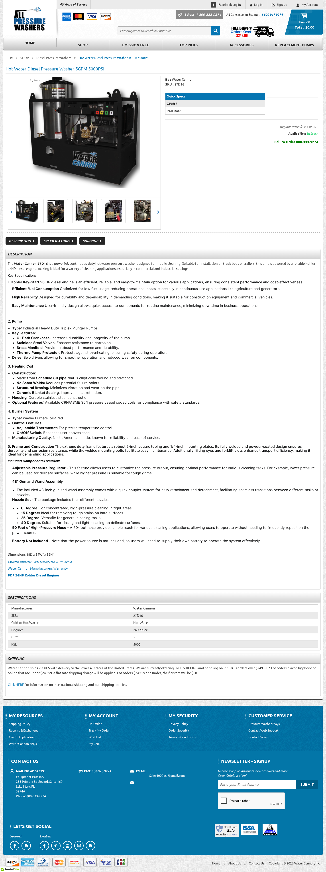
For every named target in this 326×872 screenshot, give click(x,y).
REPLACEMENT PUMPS (294, 45)
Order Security (179, 730)
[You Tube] (67, 845)
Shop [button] (83, 45)
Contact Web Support (263, 730)
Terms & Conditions (182, 737)
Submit (307, 784)
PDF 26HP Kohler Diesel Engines (33, 575)
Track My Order (99, 730)
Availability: (297, 133)
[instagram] (79, 845)
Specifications (57, 241)
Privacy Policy (178, 724)
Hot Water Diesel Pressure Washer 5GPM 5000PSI (114, 58)
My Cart (94, 743)
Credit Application (22, 737)
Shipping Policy (19, 724)
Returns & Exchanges (23, 730)
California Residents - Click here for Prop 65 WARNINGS (40, 561)
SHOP (24, 58)
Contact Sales (257, 737)
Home (29, 42)
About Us (234, 863)
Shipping (91, 241)
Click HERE (16, 684)
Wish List (95, 737)
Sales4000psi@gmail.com (167, 775)
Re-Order (95, 724)
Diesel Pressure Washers (53, 58)
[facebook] (14, 845)
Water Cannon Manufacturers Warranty (38, 568)
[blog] (26, 845)
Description (20, 241)
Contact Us (256, 863)
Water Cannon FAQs (23, 743)
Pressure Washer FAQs (264, 724)
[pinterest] (56, 845)
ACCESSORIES (241, 45)
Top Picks (188, 45)
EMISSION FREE (135, 45)
